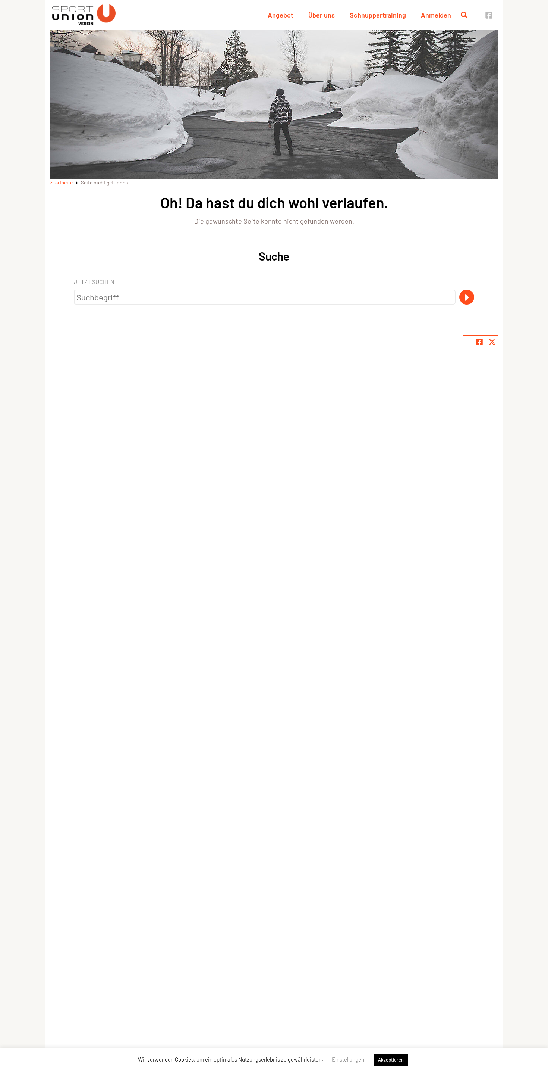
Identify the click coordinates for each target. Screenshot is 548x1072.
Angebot (280, 15)
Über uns (321, 15)
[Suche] (466, 297)
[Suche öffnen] (464, 15)
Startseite (61, 182)
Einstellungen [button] (348, 1059)
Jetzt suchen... (96, 281)
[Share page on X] (492, 342)
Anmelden (436, 15)
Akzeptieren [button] (391, 1060)
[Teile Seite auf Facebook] (479, 342)
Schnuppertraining (378, 15)
